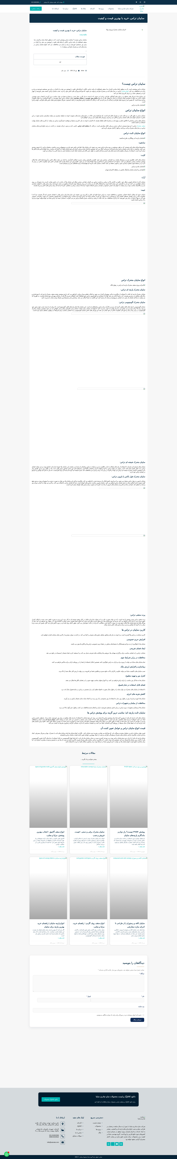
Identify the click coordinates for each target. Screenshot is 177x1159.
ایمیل (89, 996)
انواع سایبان (125, 91)
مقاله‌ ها (83, 8)
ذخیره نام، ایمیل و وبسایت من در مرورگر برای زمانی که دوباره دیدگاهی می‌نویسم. (119, 1015)
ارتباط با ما (55, 8)
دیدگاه (142, 973)
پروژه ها (101, 8)
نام (143, 996)
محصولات (111, 8)
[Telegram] (117, 1144)
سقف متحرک (141, 126)
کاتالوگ (74, 8)
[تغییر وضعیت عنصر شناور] (6, 1154)
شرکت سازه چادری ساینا (125, 8)
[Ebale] (113, 1144)
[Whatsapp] (108, 1144)
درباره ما (65, 8)
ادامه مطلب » (141, 846)
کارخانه (92, 8)
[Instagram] (121, 1144)
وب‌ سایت (141, 1006)
